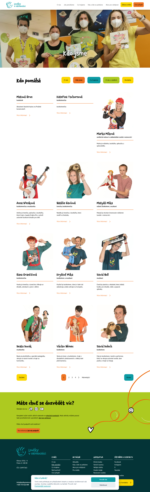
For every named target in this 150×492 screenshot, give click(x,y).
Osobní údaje (97, 470)
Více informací (22, 115)
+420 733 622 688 (23, 485)
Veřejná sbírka (98, 467)
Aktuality (76, 462)
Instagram (117, 465)
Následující (86, 377)
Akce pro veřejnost (112, 5)
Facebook (117, 462)
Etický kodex (97, 462)
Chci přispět (139, 5)
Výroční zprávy (98, 465)
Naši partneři (56, 470)
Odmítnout (103, 485)
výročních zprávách (52, 415)
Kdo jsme (79, 80)
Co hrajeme (81, 5)
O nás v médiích (111, 80)
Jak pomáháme (69, 5)
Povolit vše (103, 479)
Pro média (76, 470)
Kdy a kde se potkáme (95, 5)
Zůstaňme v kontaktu (120, 482)
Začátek (21, 377)
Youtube (117, 470)
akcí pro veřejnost (45, 418)
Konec (129, 377)
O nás (59, 5)
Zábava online (126, 5)
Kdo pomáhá (56, 465)
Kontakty (128, 80)
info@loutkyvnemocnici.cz (25, 482)
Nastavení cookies (99, 473)
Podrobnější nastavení (43, 486)
